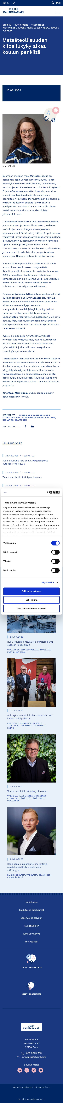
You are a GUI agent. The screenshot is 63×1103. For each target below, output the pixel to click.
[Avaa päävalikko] (58, 11)
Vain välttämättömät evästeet (31, 608)
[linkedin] (32, 427)
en (14, 3)
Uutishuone (21, 25)
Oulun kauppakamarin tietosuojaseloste (31, 1087)
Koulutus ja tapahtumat (31, 910)
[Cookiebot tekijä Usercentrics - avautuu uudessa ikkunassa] (47, 492)
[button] (56, 3)
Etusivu (6, 25)
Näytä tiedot (47, 582)
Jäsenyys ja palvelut (31, 918)
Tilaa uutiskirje (31, 968)
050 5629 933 (34, 1053)
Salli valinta (31, 600)
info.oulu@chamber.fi (34, 1057)
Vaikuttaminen (31, 926)
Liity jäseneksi (31, 994)
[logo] (14, 11)
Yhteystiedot (31, 942)
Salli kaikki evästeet (31, 591)
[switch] (55, 552)
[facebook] (25, 427)
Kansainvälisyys (31, 934)
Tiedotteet (37, 25)
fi (8, 3)
